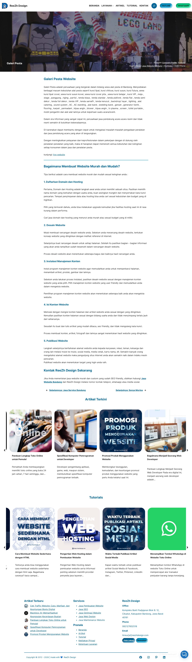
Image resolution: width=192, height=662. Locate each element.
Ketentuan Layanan (87, 644)
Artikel (81, 633)
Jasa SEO (83, 609)
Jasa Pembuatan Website (90, 605)
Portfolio (181, 62)
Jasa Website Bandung (152, 66)
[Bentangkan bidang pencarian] (154, 6)
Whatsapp (183, 6)
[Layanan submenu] (113, 5)
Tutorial (82, 637)
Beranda (82, 630)
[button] (4, 450)
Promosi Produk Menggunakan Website (49, 634)
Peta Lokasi (129, 640)
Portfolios (168, 66)
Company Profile (169, 62)
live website (59, 154)
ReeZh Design (70, 657)
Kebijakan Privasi (86, 640)
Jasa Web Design (86, 616)
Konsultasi (142, 640)
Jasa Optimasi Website (89, 613)
